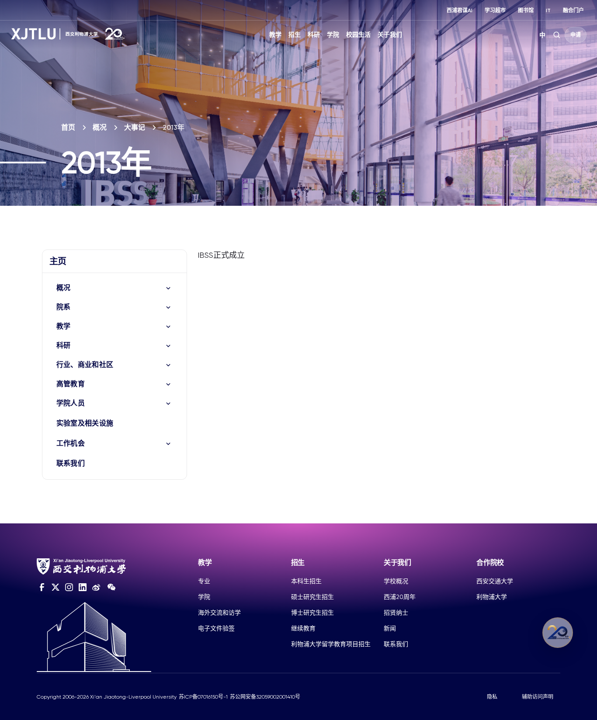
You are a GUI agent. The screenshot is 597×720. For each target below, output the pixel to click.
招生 (294, 34)
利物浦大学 (491, 596)
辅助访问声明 (537, 697)
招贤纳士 (396, 612)
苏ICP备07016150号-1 (203, 697)
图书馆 (526, 10)
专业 (204, 581)
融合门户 (573, 10)
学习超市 (495, 10)
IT (548, 10)
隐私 (492, 697)
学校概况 (396, 581)
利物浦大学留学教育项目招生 (331, 643)
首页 (68, 127)
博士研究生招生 (312, 612)
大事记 (134, 127)
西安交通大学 (494, 581)
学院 (333, 34)
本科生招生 (306, 581)
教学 (275, 34)
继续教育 (303, 628)
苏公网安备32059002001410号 (265, 697)
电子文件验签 (216, 628)
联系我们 (70, 463)
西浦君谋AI (459, 10)
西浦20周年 (400, 596)
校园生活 (358, 34)
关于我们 (390, 34)
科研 (314, 34)
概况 (100, 127)
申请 (575, 35)
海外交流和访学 (219, 612)
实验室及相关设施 (85, 423)
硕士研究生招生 (312, 596)
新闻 (390, 628)
